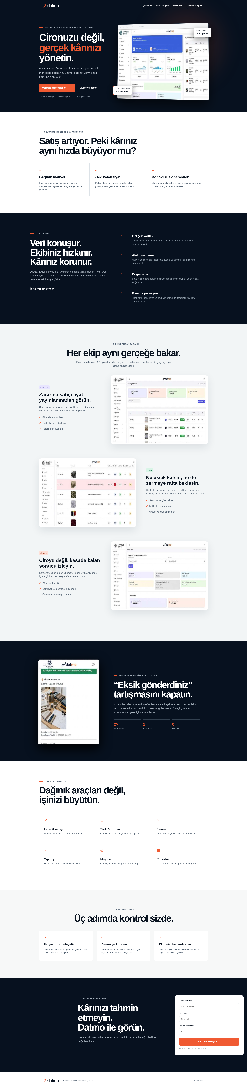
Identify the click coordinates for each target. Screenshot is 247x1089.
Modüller (177, 6)
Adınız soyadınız (185, 1001)
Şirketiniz (183, 1013)
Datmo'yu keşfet (88, 88)
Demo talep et (195, 6)
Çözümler (147, 6)
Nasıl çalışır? (162, 6)
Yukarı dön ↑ (199, 1081)
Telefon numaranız (186, 1026)
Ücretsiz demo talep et (57, 88)
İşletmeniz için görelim (45, 289)
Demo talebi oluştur (209, 1041)
